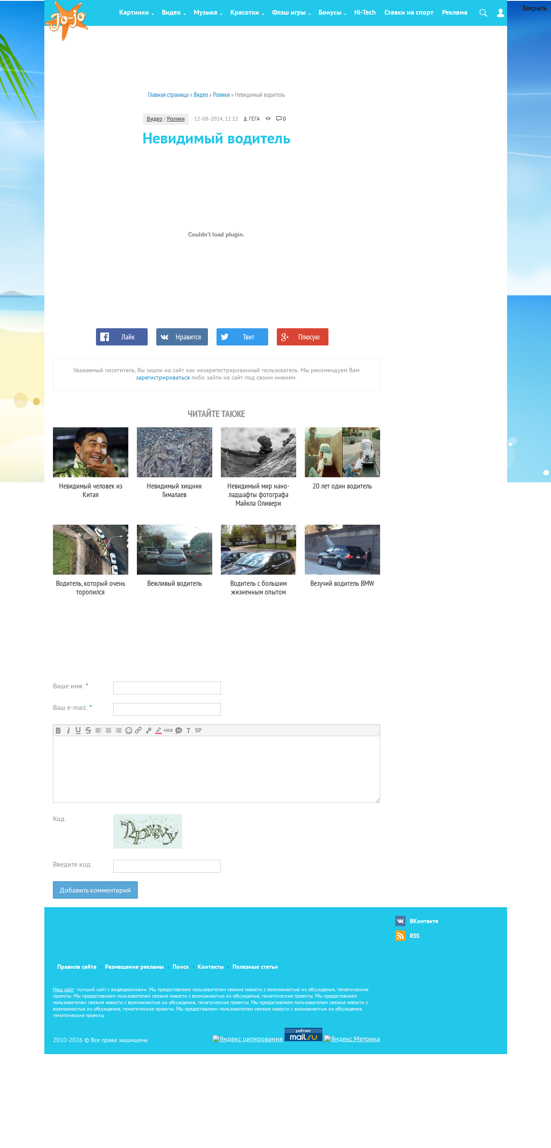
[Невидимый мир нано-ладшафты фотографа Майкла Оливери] (258, 452)
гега (254, 119)
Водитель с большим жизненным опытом (258, 587)
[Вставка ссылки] (138, 730)
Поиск (181, 967)
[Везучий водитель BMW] (342, 550)
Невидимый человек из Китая (90, 490)
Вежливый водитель (174, 583)
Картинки (134, 13)
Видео (171, 13)
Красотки (244, 13)
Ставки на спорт (408, 13)
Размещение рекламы (134, 967)
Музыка (205, 13)
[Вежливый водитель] (174, 550)
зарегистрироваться (163, 378)
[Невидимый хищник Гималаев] (174, 452)
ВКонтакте (424, 921)
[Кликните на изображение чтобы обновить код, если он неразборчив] (147, 847)
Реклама (454, 13)
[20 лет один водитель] (342, 452)
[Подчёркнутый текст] (78, 730)
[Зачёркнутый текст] (88, 730)
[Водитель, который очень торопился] (90, 550)
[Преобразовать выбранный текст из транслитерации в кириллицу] (188, 730)
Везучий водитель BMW (342, 583)
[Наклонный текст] (68, 730)
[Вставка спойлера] (198, 730)
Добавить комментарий (95, 891)
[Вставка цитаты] (178, 730)
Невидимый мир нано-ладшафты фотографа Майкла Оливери (258, 494)
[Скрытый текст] (168, 730)
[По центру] (108, 730)
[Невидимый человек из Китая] (90, 452)
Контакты (211, 967)
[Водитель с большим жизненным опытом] (258, 550)
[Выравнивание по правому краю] (118, 730)
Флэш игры (289, 13)
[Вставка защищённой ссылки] (148, 730)
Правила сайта (76, 967)
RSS (414, 936)
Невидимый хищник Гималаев (174, 490)
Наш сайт (63, 990)
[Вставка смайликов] (128, 730)
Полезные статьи (255, 967)
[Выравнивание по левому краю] (98, 730)
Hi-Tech (365, 13)
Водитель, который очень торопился (90, 587)
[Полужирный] (58, 730)
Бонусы (330, 13)
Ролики (176, 119)
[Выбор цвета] (158, 730)
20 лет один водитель (342, 486)
